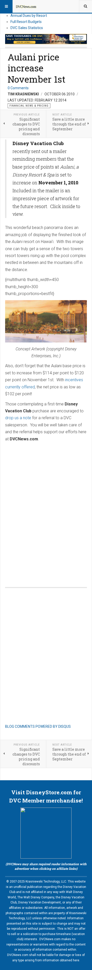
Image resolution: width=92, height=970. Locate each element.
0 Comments (18, 88)
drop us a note (18, 417)
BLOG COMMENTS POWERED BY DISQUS (38, 726)
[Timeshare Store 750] (46, 39)
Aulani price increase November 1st (36, 68)
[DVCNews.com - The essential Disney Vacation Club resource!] (26, 6)
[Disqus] (46, 509)
